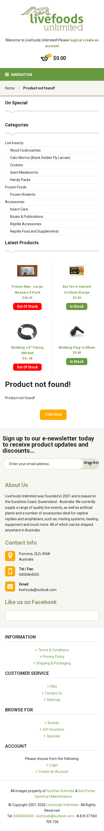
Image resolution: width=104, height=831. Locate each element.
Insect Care (19, 209)
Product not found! (39, 88)
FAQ (53, 687)
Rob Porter (86, 791)
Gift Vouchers (53, 729)
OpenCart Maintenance (53, 796)
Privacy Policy (53, 657)
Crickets (16, 165)
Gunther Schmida (60, 791)
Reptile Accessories (25, 224)
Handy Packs (20, 180)
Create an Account (53, 772)
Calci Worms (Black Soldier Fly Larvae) (40, 158)
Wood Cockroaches (25, 150)
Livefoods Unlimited (62, 805)
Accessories (14, 202)
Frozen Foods (16, 187)
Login (53, 765)
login (74, 40)
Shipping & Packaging (53, 663)
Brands (53, 723)
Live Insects (14, 143)
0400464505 (23, 816)
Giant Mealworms (24, 172)
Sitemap (53, 700)
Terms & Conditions (53, 650)
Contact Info (21, 543)
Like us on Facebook (31, 602)
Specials (53, 736)
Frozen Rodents (22, 194)
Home (10, 88)
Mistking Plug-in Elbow (77, 347)
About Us (16, 485)
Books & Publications (26, 217)
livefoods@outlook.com (55, 816)
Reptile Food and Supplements (34, 231)
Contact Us (53, 693)
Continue (53, 414)
